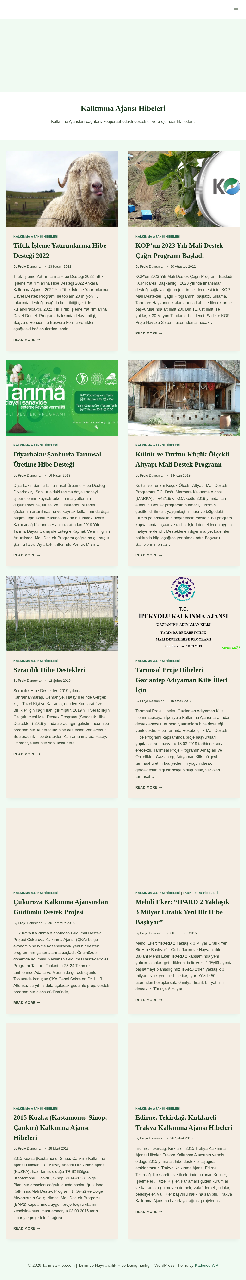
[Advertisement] (123, 55)
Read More (26, 340)
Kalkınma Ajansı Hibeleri (35, 236)
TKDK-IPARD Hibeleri (200, 893)
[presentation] (62, 189)
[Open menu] (235, 9)
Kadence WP (206, 1265)
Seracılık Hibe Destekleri (49, 670)
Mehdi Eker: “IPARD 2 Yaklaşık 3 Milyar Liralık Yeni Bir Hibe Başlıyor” (182, 912)
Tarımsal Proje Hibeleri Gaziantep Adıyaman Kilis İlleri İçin (181, 680)
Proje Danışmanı (30, 266)
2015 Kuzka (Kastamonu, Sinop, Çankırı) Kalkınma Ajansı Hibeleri (60, 1127)
